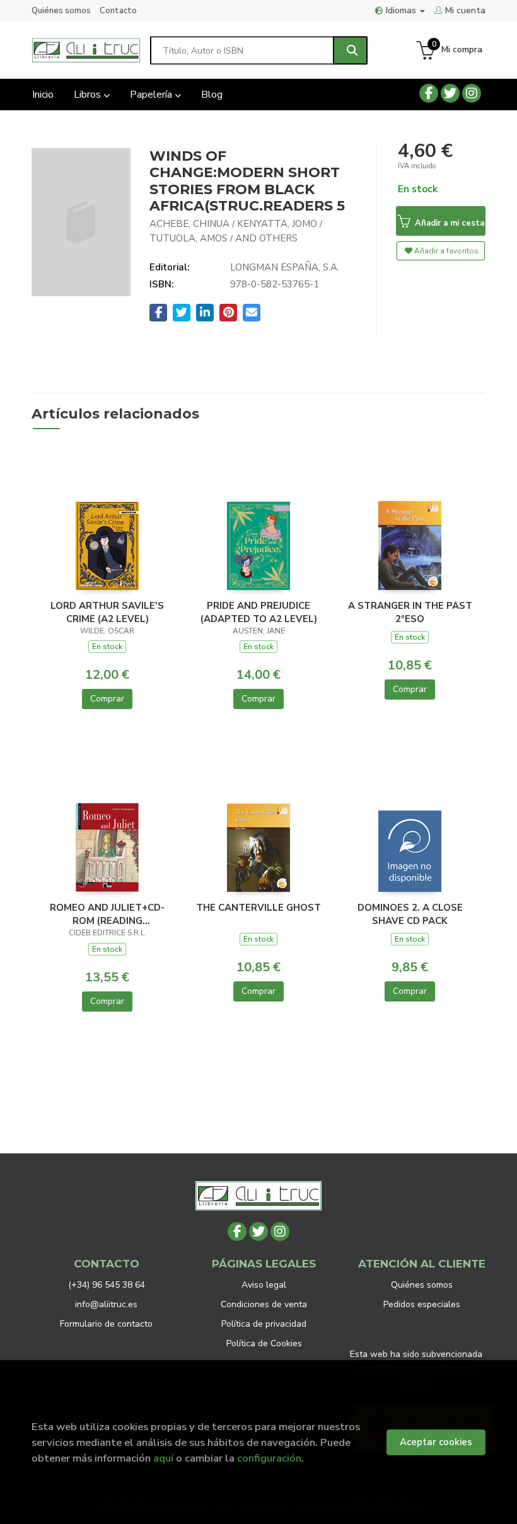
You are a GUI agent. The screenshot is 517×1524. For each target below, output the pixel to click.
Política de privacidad (263, 1324)
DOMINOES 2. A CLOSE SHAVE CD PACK (410, 914)
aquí (163, 1458)
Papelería (152, 94)
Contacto (118, 10)
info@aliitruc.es (106, 1304)
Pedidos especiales (421, 1304)
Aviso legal (263, 1285)
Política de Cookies (264, 1343)
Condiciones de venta (264, 1304)
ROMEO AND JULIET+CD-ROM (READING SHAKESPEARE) (107, 914)
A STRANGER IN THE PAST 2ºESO (410, 612)
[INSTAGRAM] (471, 93)
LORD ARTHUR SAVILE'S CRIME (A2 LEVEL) (107, 612)
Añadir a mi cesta (448, 223)
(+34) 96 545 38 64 (106, 1285)
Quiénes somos (61, 10)
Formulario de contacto (106, 1324)
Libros (88, 94)
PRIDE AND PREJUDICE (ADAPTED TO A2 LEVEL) (258, 612)
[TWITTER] (450, 93)
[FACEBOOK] (428, 93)
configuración (269, 1458)
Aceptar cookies (436, 1442)
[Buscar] (350, 50)
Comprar (107, 699)
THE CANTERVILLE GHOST (258, 907)
